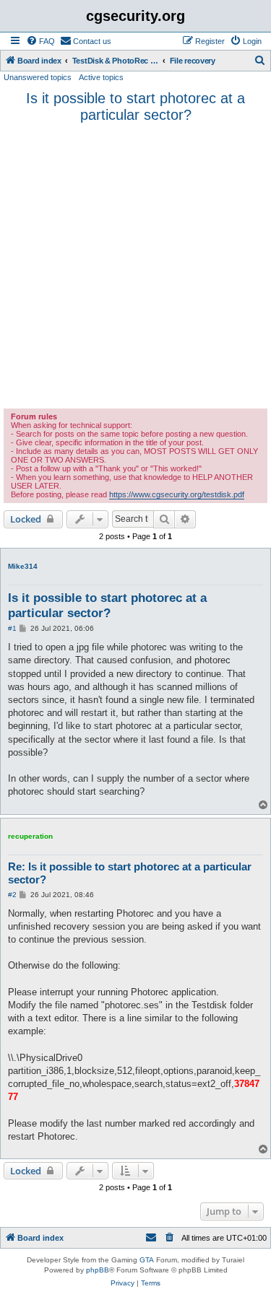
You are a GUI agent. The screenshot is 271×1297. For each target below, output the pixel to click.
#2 (12, 895)
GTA (146, 1260)
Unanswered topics (38, 77)
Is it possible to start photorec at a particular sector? (135, 106)
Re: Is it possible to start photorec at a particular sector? (129, 873)
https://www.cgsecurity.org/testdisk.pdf (176, 494)
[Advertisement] (135, 266)
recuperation (30, 836)
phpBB (97, 1270)
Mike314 (23, 566)
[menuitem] (40, 41)
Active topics (101, 77)
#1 (12, 628)
